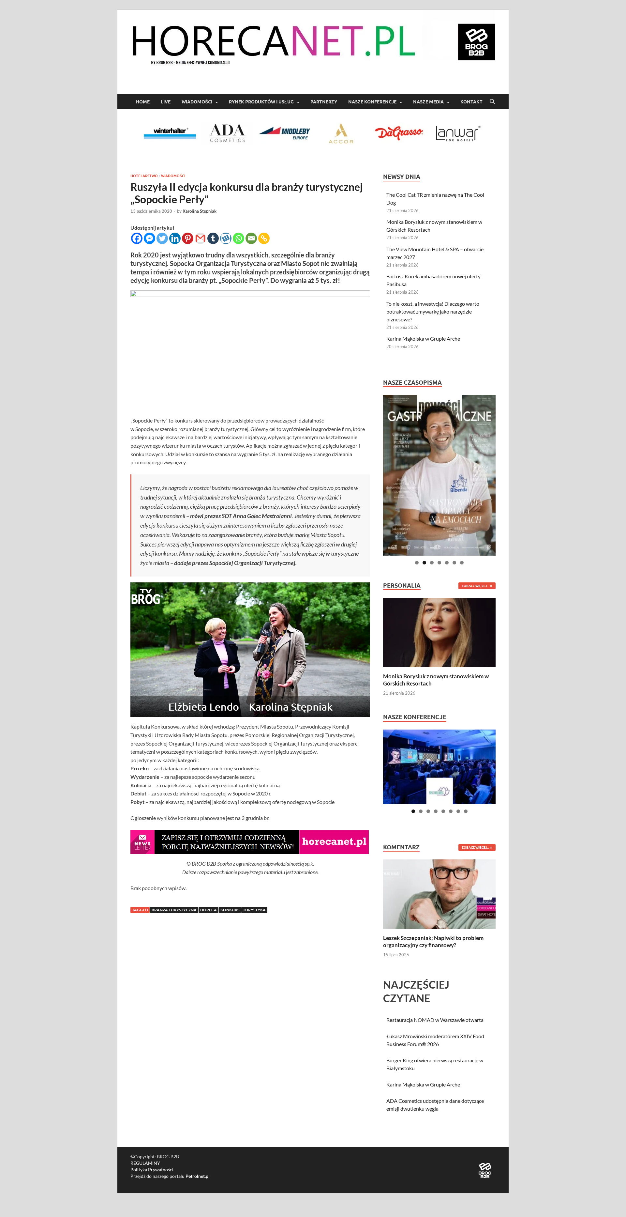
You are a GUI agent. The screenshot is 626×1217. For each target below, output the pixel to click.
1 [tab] (417, 562)
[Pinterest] (187, 238)
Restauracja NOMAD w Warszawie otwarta (435, 1020)
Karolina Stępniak (199, 211)
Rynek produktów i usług (261, 101)
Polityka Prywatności (151, 1169)
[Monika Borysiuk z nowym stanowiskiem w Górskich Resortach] (439, 632)
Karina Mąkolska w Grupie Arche (423, 338)
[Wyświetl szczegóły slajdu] (439, 475)
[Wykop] (225, 238)
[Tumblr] (213, 238)
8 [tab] (466, 811)
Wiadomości (197, 101)
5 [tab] (447, 562)
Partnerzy (323, 101)
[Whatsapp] (238, 238)
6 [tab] (454, 562)
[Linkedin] (175, 238)
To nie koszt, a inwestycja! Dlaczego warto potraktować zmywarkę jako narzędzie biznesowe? (432, 311)
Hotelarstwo (144, 176)
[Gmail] (200, 238)
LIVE (166, 101)
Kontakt (471, 101)
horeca (208, 909)
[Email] (251, 238)
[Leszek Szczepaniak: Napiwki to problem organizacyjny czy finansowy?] (439, 893)
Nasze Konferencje (372, 101)
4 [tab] (439, 562)
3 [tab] (432, 562)
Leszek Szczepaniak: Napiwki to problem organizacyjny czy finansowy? (433, 941)
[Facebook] (136, 238)
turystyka (254, 909)
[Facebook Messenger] (149, 238)
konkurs (229, 909)
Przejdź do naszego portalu (170, 1176)
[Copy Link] (264, 238)
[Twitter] (162, 238)
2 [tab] (424, 562)
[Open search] (492, 101)
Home (143, 101)
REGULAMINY (145, 1163)
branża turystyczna (174, 909)
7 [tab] (462, 562)
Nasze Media (428, 101)
